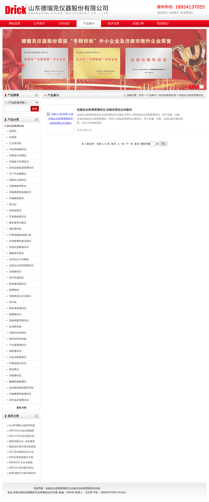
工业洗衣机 (15, 143)
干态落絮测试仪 (17, 344)
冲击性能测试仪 (17, 149)
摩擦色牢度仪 (16, 253)
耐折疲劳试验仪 (17, 222)
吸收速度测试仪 (17, 308)
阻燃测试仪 (15, 314)
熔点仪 (13, 204)
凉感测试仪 (15, 271)
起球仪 (13, 131)
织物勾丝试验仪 (17, 332)
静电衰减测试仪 (17, 283)
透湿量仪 (14, 369)
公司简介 (39, 23)
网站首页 (14, 23)
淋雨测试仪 (15, 351)
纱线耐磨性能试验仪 (20, 241)
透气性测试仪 (16, 277)
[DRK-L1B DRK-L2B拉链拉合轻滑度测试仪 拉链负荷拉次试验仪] (60, 118)
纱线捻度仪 (15, 210)
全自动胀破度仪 (17, 357)
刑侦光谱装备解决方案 (21, 457)
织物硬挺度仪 (16, 198)
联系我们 (188, 12)
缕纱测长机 (15, 228)
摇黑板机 (14, 289)
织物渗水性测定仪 (19, 161)
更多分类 (21, 407)
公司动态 (64, 23)
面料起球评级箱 (17, 338)
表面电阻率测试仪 (19, 320)
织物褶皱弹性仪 (17, 186)
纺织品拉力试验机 (19, 259)
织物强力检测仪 (17, 155)
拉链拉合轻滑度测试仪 (21, 265)
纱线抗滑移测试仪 (19, 247)
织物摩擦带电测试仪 (20, 393)
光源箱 (13, 137)
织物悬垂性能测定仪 (20, 192)
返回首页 (162, 12)
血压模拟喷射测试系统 (21, 387)
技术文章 (113, 23)
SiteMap (121, 492)
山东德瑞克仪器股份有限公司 (56, 9)
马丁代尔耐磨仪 (17, 173)
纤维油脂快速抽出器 (20, 234)
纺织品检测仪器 (15, 125)
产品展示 (88, 23)
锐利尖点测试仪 (17, 179)
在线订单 (138, 23)
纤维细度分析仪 (17, 363)
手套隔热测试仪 (17, 216)
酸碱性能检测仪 (17, 381)
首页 (141, 95)
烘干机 (13, 302)
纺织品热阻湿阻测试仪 (21, 167)
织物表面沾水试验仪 (20, 296)
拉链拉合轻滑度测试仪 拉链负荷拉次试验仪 (104, 109)
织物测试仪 (15, 375)
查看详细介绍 (84, 130)
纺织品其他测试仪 (19, 400)
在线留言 (174, 12)
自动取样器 (15, 326)
